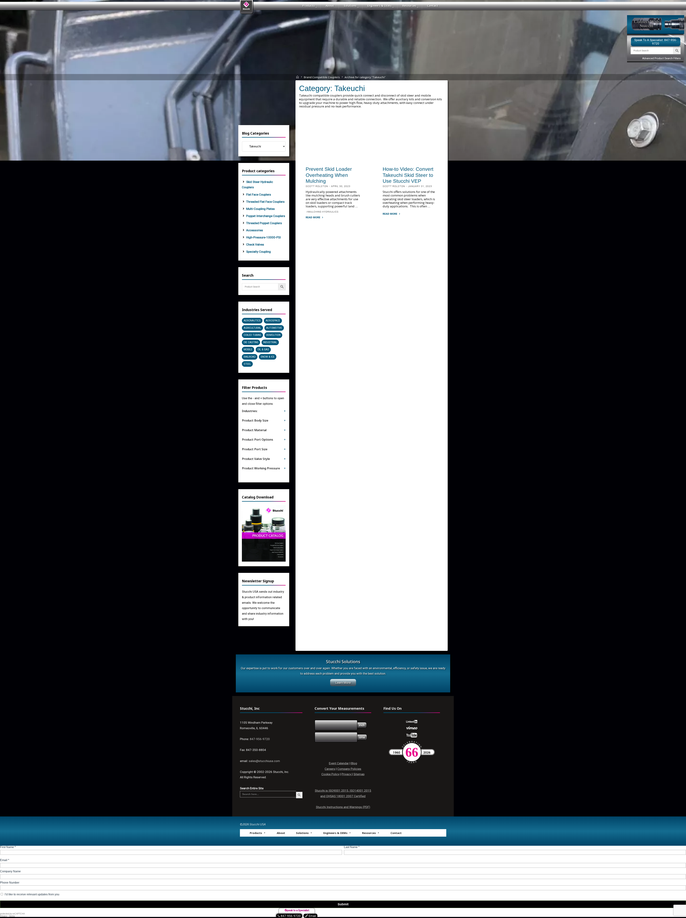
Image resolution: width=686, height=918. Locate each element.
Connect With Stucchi (646, 24)
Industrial (270, 342)
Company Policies (349, 769)
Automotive (274, 327)
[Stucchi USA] (246, 7)
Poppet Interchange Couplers (265, 216)
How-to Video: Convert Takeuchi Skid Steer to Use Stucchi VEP (408, 175)
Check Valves (255, 244)
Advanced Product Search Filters (661, 58)
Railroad (250, 356)
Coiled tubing (252, 335)
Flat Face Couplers (258, 194)
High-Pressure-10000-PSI (263, 237)
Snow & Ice (268, 356)
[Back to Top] (672, 907)
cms (362, 737)
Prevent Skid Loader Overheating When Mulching (329, 175)
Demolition (273, 335)
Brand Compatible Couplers (322, 77)
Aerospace (273, 320)
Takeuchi (335, 160)
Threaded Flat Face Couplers (265, 201)
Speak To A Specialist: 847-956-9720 (655, 41)
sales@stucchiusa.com (264, 761)
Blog (354, 763)
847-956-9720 (260, 739)
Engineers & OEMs (379, 5)
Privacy (347, 774)
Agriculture (331, 156)
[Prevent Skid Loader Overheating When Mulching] (333, 144)
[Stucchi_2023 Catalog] (264, 533)
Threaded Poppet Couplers (264, 223)
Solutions (350, 5)
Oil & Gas (263, 349)
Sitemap (358, 774)
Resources (409, 5)
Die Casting (251, 342)
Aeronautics (252, 320)
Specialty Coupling (258, 251)
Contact (432, 5)
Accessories (254, 230)
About (330, 5)
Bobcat (348, 156)
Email (312, 916)
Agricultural (252, 327)
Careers (330, 769)
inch (362, 725)
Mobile (321, 160)
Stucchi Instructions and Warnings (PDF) (343, 807)
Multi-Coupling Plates (260, 209)
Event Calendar (339, 763)
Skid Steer (313, 156)
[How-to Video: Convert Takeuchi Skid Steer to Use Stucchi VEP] (410, 144)
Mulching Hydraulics (323, 211)
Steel (247, 363)
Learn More (343, 682)
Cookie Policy (330, 774)
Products (308, 5)
